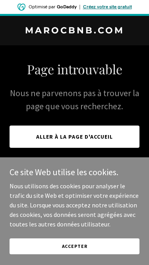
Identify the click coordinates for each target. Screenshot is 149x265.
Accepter (74, 246)
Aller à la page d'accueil (74, 136)
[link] (74, 31)
